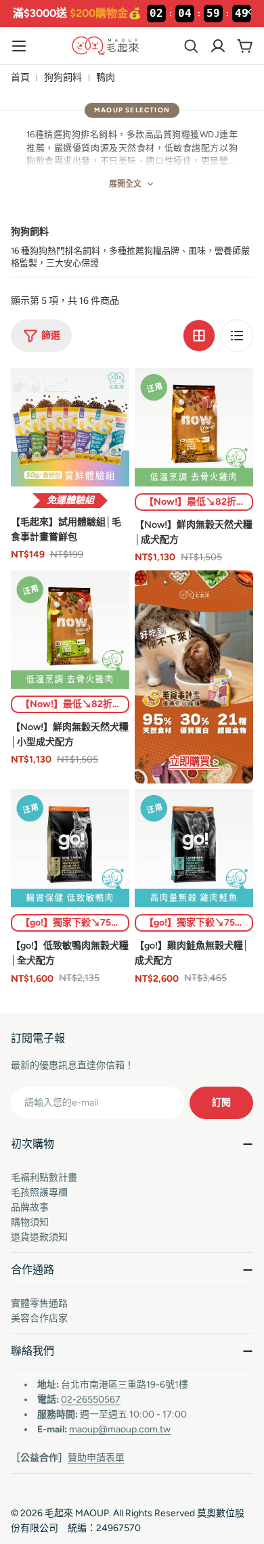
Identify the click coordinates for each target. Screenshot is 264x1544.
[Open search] (191, 46)
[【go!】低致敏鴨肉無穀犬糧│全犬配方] (70, 848)
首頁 (20, 77)
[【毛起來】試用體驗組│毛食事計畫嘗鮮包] (70, 427)
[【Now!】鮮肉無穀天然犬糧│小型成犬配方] (70, 629)
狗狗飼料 (63, 77)
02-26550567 (90, 1399)
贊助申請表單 (96, 1457)
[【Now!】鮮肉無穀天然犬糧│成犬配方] (194, 427)
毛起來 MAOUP (77, 1513)
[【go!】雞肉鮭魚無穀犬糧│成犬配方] (194, 848)
